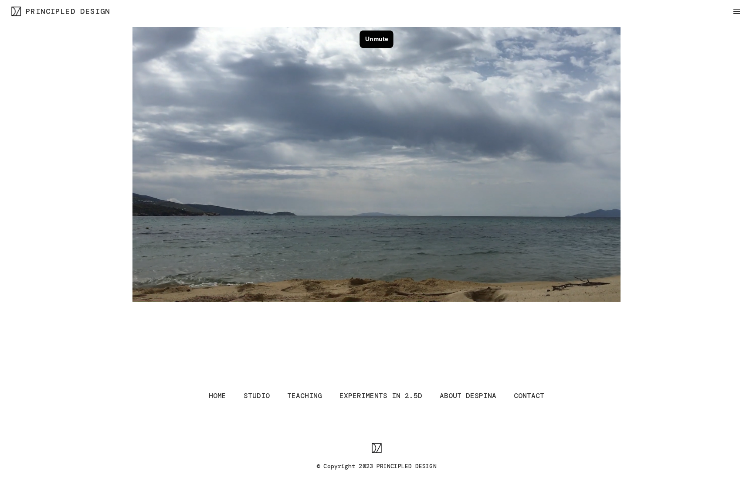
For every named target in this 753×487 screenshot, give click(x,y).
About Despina (468, 395)
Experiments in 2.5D (380, 395)
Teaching (304, 395)
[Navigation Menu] (736, 11)
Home (217, 395)
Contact (529, 395)
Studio (257, 395)
